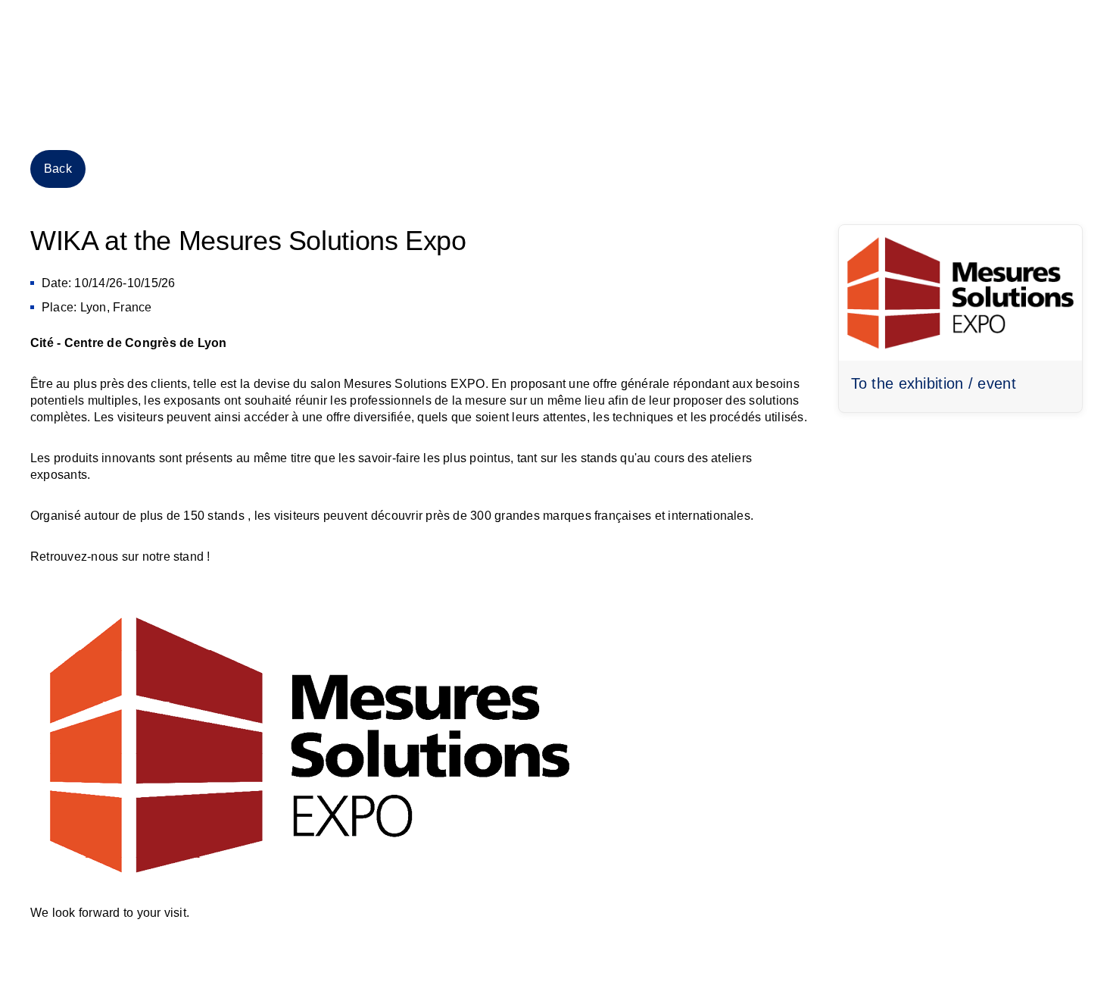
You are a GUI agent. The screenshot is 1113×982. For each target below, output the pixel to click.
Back (58, 168)
